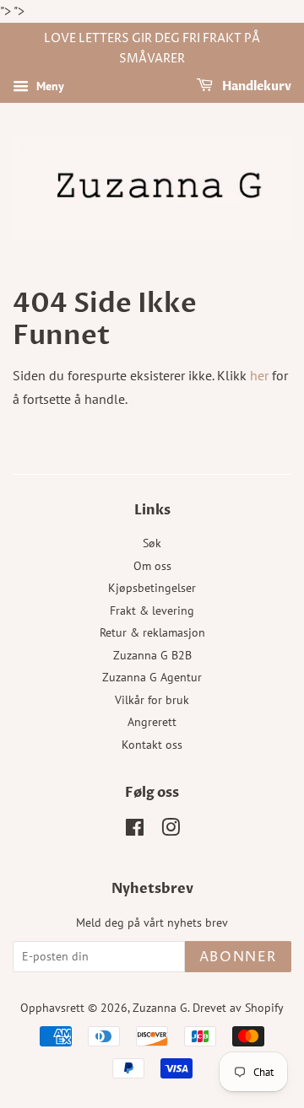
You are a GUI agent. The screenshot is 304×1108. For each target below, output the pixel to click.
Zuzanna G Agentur (152, 677)
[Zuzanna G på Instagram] (170, 830)
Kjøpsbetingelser (152, 587)
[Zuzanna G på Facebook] (134, 830)
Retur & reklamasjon (152, 632)
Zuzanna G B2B (152, 655)
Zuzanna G (160, 1007)
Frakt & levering (152, 610)
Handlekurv (255, 86)
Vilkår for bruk (152, 699)
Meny (48, 86)
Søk (152, 543)
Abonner (238, 957)
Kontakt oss (152, 744)
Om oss (152, 565)
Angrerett (152, 721)
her (259, 375)
